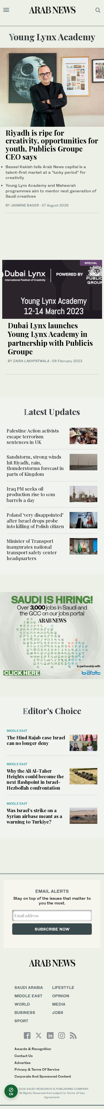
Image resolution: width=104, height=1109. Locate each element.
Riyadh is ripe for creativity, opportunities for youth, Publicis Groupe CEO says (52, 144)
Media (58, 1004)
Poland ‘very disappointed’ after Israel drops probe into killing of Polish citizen (35, 520)
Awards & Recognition (32, 1049)
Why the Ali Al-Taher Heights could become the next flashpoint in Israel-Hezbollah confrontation (35, 779)
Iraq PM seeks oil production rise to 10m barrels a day (31, 494)
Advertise (22, 1063)
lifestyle (63, 987)
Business (24, 1012)
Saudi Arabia (28, 987)
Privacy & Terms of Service (36, 1069)
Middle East (17, 731)
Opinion (60, 995)
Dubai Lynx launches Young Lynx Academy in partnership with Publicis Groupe (50, 338)
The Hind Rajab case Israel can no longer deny (36, 740)
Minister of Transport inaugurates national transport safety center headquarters (32, 549)
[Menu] (6, 10)
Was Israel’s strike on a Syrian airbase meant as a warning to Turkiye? (34, 816)
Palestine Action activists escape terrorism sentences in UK (33, 436)
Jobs (57, 1012)
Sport (21, 1020)
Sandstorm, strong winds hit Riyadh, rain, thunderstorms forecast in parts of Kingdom (35, 465)
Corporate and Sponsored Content (42, 1076)
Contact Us (23, 1056)
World (22, 1004)
